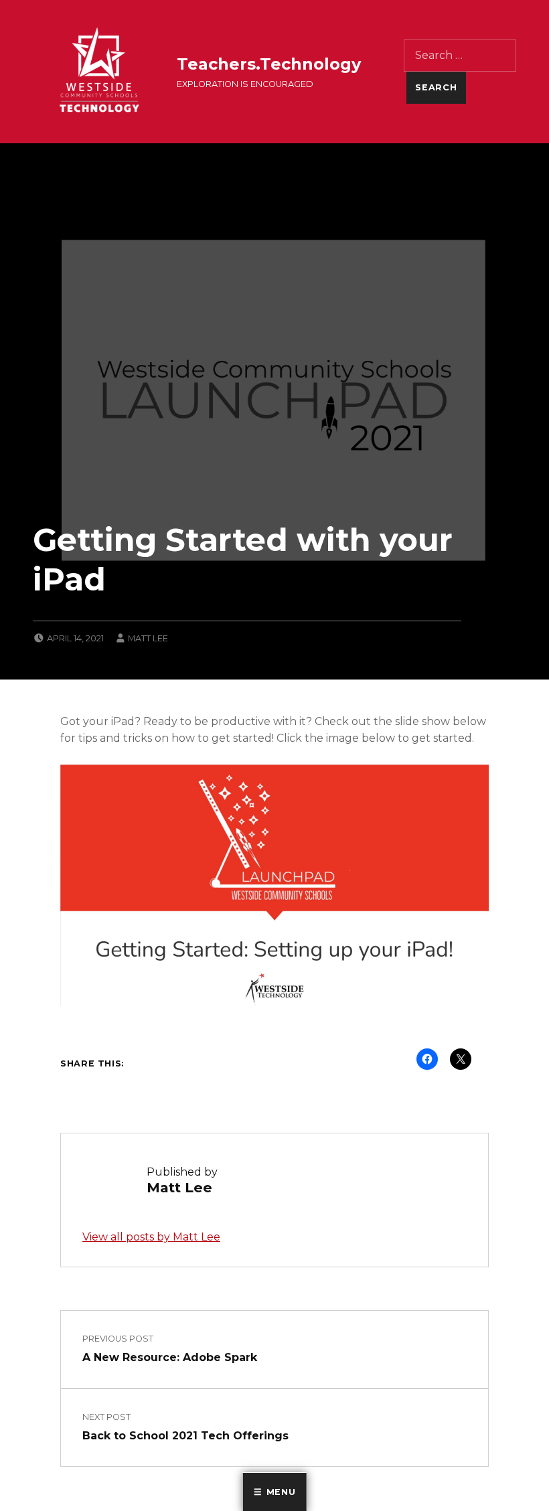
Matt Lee (148, 638)
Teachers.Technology (269, 64)
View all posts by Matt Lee (151, 1236)
